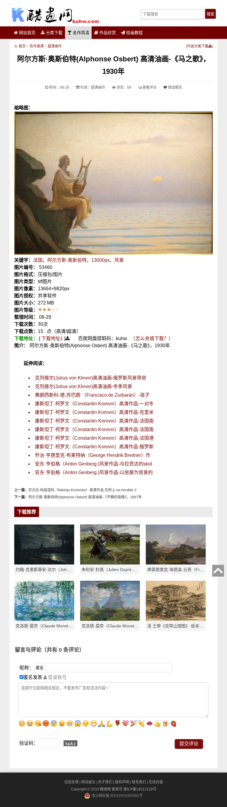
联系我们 (139, 782)
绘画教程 (134, 32)
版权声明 (122, 782)
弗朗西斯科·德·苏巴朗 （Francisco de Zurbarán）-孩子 (92, 395)
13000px (100, 260)
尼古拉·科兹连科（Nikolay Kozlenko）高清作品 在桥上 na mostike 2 (82, 490)
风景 (119, 260)
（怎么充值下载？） (152, 338)
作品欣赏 (107, 32)
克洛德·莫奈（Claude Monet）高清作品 (52, 625)
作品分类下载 (197, 46)
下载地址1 (52, 338)
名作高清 (80, 32)
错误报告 (174, 87)
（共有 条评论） (63, 650)
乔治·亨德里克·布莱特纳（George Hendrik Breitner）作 (92, 455)
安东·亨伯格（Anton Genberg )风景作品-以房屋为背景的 (94, 472)
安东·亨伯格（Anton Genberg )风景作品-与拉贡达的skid (93, 463)
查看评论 (149, 87)
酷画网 (106, 789)
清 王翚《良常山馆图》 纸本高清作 (179, 625)
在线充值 (156, 782)
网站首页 (26, 32)
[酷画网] (55, 14)
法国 (38, 260)
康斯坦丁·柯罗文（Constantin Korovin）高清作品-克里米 (94, 412)
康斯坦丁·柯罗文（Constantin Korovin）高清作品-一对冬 (94, 403)
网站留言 (88, 782)
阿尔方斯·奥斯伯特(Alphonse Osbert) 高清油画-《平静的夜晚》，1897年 (85, 497)
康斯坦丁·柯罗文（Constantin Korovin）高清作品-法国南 (94, 420)
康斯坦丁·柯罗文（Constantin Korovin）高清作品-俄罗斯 (94, 446)
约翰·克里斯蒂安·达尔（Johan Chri (48, 569)
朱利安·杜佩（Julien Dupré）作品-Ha (116, 569)
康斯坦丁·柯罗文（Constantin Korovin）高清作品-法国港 (94, 438)
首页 (22, 46)
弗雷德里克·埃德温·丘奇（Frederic (179, 569)
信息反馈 (71, 782)
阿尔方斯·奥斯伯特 (67, 260)
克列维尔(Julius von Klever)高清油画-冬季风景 (83, 386)
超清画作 (55, 46)
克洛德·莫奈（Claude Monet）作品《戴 (118, 625)
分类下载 (53, 32)
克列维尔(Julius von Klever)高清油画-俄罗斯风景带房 (90, 377)
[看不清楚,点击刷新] (70, 743)
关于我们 (105, 782)
